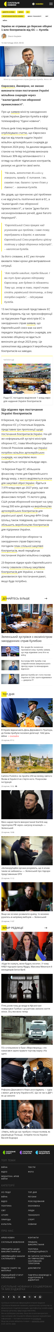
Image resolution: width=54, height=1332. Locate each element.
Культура (6, 1224)
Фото (31, 1171)
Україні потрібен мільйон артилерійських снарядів (24, 452)
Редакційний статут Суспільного (12, 1276)
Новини (32, 1224)
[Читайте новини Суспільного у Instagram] (19, 1297)
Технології (34, 1215)
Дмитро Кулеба (8, 12)
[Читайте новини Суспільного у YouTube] (24, 1297)
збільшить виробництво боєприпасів (25, 524)
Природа (6, 1219)
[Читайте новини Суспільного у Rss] (3, 1297)
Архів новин (8, 1237)
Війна (4, 1167)
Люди (31, 1210)
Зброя (20, 12)
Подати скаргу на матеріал (11, 1269)
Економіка (34, 1205)
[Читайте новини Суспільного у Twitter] (14, 1297)
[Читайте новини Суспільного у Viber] (30, 1297)
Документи (34, 1268)
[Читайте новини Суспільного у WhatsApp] (40, 1297)
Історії (4, 1215)
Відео (4, 1171)
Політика (6, 1205)
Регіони (32, 1196)
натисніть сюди (38, 1321)
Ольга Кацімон (14, 36)
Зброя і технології (34, 16)
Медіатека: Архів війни (10, 1177)
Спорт (31, 1219)
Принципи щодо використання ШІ (11, 1250)
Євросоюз (8, 86)
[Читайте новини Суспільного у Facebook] (9, 1297)
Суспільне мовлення (12, 1242)
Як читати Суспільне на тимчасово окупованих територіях (39, 1260)
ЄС (28, 12)
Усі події (6, 1192)
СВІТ (46, 16)
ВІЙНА (5, 20)
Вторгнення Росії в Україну (13, 16)
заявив (15, 112)
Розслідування (36, 1201)
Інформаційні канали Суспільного (13, 1257)
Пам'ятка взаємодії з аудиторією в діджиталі (39, 1277)
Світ (3, 1210)
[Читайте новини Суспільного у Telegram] (35, 1297)
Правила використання (36, 1243)
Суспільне (37, 1318)
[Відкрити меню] (51, 3)
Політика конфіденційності (38, 1250)
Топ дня (32, 1192)
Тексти (32, 1167)
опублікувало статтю (14, 133)
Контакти (33, 1237)
